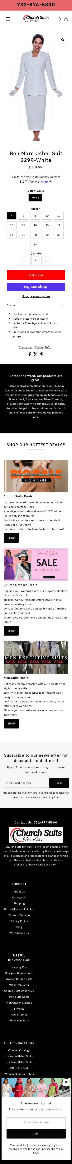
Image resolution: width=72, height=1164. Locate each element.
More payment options (36, 296)
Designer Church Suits (19, 973)
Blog (19, 927)
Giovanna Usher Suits (19, 1056)
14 (11, 225)
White (35, 197)
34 (35, 244)
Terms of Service (19, 915)
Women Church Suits (19, 979)
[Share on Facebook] (30, 355)
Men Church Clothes (19, 1002)
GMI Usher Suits (19, 1068)
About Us (19, 891)
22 (58, 225)
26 (23, 235)
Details (11, 305)
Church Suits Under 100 (19, 991)
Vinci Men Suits (19, 985)
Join (59, 782)
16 (23, 225)
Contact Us (19, 897)
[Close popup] (66, 1082)
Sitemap (19, 1008)
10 (47, 215)
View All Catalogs (19, 1050)
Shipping (19, 903)
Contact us (25, 347)
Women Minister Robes (19, 1074)
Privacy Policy (19, 921)
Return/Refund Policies (19, 909)
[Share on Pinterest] (41, 355)
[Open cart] (66, 19)
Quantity (36, 253)
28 (35, 235)
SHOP (11, 538)
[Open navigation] (10, 19)
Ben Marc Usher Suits (19, 1062)
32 (58, 235)
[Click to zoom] (63, 40)
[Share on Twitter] (35, 355)
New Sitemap (19, 1014)
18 (35, 225)
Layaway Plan (19, 967)
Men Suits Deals (19, 996)
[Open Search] (59, 19)
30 (47, 235)
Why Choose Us (19, 933)
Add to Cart (36, 275)
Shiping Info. (43, 347)
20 (47, 225)
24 (11, 235)
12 (58, 215)
